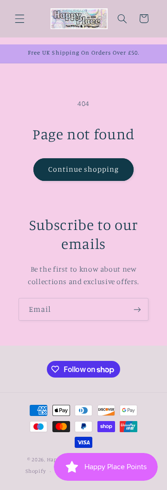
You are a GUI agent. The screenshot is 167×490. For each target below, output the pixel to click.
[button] (19, 18)
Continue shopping (83, 169)
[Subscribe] (137, 309)
